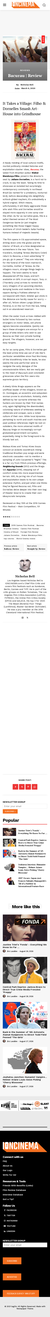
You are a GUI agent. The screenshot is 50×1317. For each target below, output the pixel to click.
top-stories (9, 539)
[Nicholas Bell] (25, 565)
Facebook (12, 1210)
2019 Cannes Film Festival (22, 525)
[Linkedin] (5, 1231)
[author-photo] (4, 951)
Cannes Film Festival (30, 529)
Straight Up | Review (36, 549)
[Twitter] (27, 617)
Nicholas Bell (27, 85)
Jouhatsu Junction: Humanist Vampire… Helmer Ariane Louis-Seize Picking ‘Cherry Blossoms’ (32, 868)
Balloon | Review (11, 549)
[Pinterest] (28, 787)
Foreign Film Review (29, 532)
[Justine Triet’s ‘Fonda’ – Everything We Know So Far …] (9, 832)
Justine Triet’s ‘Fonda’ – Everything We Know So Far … (32, 832)
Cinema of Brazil (11, 532)
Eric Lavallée (12, 951)
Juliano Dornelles (11, 535)
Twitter (11, 1215)
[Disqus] (25, 662)
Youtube (11, 1226)
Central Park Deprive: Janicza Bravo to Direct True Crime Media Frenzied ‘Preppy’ (32, 843)
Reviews (25, 70)
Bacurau (40, 525)
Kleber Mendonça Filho (32, 535)
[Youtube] (5, 1226)
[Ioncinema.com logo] (26, 5)
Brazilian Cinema (11, 529)
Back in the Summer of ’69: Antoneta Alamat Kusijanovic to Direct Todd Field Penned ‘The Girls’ (32, 855)
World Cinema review (25, 539)
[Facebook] (15, 787)
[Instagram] (23, 617)
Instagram (12, 1221)
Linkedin (11, 1231)
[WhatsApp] (34, 787)
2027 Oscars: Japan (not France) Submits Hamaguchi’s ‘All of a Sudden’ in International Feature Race (32, 882)
